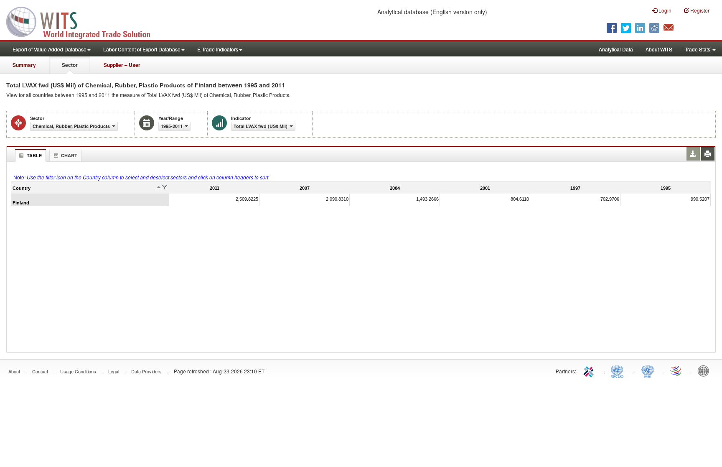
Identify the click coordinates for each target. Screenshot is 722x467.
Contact (40, 371)
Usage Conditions (78, 371)
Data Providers (146, 371)
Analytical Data (616, 49)
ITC (590, 370)
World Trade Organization (676, 370)
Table (34, 155)
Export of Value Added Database (49, 49)
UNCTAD (618, 370)
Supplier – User (122, 65)
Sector (70, 65)
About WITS (659, 49)
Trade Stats (698, 49)
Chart (69, 155)
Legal (113, 371)
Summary (24, 65)
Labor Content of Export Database (141, 49)
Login (664, 10)
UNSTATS (647, 370)
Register (699, 10)
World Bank (705, 370)
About (14, 371)
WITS (83, 21)
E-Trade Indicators (217, 49)
